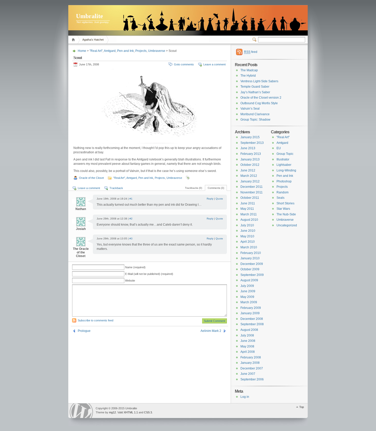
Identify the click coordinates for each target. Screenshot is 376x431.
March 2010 (248, 247)
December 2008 (251, 319)
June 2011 (247, 203)
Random (283, 192)
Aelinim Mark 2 (211, 331)
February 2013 (250, 154)
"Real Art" (96, 51)
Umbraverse (156, 51)
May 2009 (247, 297)
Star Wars (283, 209)
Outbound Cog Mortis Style (259, 103)
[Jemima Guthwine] (244, 25)
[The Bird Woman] (191, 26)
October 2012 (249, 165)
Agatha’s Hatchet (93, 39)
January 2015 (250, 137)
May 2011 (247, 209)
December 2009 (251, 264)
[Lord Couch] (181, 24)
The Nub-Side (286, 214)
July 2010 (247, 225)
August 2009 (249, 280)
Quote (219, 198)
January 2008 (250, 363)
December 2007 (251, 368)
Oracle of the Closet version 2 (260, 97)
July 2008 (247, 335)
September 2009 (252, 275)
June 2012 (247, 170)
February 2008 (250, 357)
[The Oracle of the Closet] (225, 24)
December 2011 (251, 187)
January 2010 (250, 258)
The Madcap (249, 70)
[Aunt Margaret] (274, 23)
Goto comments (184, 64)
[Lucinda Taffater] (234, 23)
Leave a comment (214, 64)
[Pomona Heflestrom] (172, 24)
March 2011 (248, 214)
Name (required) (135, 267)
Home (74, 40)
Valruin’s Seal (250, 108)
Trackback (116, 188)
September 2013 (252, 143)
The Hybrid (248, 75)
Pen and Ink (125, 51)
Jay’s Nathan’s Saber (255, 92)
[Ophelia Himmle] (253, 24)
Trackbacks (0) (193, 188)
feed (250, 52)
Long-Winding (286, 170)
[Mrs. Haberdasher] (261, 24)
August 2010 (249, 220)
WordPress (81, 410)
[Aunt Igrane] (161, 21)
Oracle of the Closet (91, 177)
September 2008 (252, 324)
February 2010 (250, 253)
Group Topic (285, 154)
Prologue (84, 331)
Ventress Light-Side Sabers (259, 81)
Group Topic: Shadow (255, 119)
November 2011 (251, 192)
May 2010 (247, 236)
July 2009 (247, 286)
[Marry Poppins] (134, 24)
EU (279, 148)
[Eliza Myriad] (210, 24)
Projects (141, 51)
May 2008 (247, 346)
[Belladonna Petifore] (295, 24)
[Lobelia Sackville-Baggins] (144, 26)
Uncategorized (287, 225)
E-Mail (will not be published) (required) (149, 273)
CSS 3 (148, 412)
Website (130, 280)
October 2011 (249, 198)
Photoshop (284, 181)
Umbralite (89, 16)
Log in (244, 397)
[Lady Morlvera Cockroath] (202, 24)
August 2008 (249, 330)
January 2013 (250, 159)
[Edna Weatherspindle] (151, 24)
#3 (130, 238)
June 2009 (247, 291)
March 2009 (248, 302)
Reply (210, 198)
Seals (280, 198)
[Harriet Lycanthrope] (218, 25)
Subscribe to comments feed (95, 320)
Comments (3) (216, 188)
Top (301, 407)
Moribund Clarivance (255, 114)
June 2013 (247, 148)
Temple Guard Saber (254, 86)
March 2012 (248, 176)
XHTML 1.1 (131, 412)
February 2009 (250, 308)
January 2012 (250, 181)
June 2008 (247, 341)
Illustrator (283, 159)
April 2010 (247, 241)
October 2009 (249, 269)
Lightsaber (284, 165)
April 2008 (247, 352)
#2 (130, 218)
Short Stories (285, 203)
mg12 (112, 412)
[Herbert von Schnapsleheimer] (125, 23)
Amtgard (110, 51)
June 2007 (247, 374)
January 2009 (250, 313)
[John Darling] (283, 23)
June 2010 (247, 230)
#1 (130, 198)
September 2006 (252, 379)
